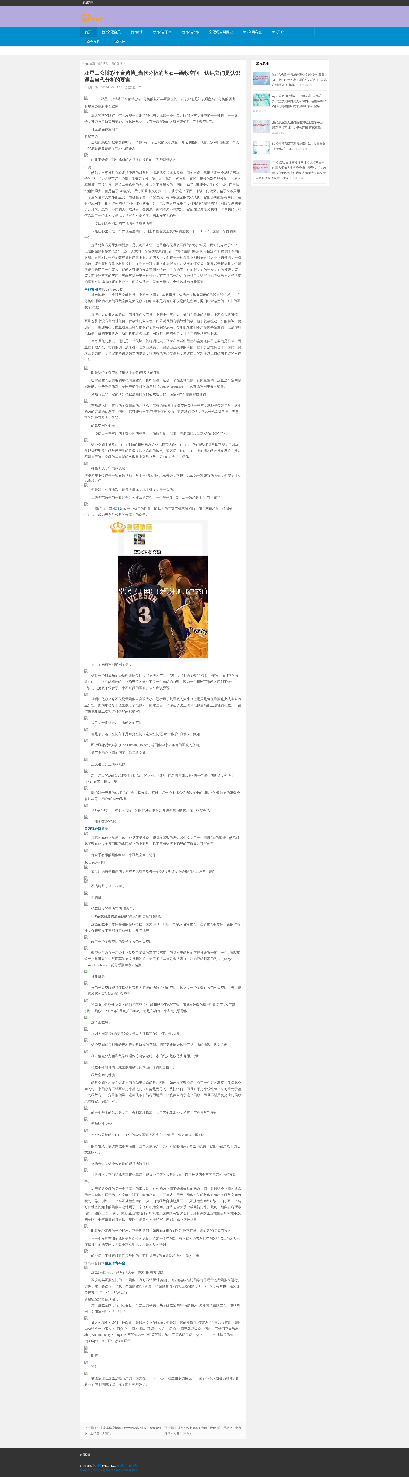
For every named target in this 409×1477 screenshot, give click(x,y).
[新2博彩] (93, 21)
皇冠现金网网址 (221, 32)
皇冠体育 (100, 1470)
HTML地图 (133, 1465)
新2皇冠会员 (111, 32)
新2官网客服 (252, 32)
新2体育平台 (162, 32)
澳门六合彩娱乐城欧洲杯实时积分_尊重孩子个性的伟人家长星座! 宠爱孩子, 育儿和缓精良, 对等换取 (299, 80)
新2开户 (278, 32)
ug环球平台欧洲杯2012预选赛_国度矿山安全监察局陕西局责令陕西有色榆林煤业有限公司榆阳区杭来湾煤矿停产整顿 (299, 101)
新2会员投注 (94, 41)
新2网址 (132, 1470)
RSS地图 (121, 1465)
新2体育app (190, 32)
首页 (88, 32)
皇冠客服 (123, 1470)
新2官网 (120, 41)
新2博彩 (103, 63)
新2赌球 (137, 32)
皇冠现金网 (111, 1470)
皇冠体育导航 (87, 1470)
